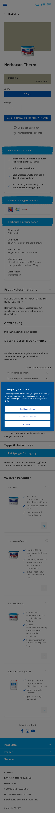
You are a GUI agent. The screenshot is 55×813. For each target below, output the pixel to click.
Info (7, 401)
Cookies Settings (27, 409)
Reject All (27, 424)
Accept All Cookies (27, 416)
